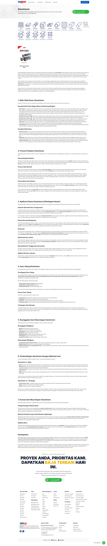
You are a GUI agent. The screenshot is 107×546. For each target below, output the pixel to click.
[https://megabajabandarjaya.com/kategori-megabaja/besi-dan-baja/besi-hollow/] (43, 26)
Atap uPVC (55, 2)
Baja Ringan (40, 2)
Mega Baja (61, 540)
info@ (42, 534)
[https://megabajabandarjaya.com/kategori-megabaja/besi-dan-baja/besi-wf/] (35, 35)
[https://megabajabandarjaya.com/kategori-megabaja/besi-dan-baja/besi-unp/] (21, 35)
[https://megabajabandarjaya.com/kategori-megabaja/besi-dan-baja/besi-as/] (79, 26)
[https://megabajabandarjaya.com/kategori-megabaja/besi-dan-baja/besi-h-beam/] (43, 35)
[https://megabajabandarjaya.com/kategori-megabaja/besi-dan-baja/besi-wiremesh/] (50, 35)
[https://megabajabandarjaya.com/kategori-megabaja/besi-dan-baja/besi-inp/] (28, 35)
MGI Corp (54, 540)
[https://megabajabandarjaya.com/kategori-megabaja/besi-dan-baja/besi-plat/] (64, 26)
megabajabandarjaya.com (49, 534)
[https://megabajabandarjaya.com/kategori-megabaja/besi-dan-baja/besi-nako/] (72, 26)
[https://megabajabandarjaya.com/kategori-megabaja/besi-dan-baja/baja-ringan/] (28, 26)
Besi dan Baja (31, 2)
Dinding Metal (48, 2)
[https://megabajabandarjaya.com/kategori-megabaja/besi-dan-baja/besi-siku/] (86, 24)
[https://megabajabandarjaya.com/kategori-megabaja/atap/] (21, 26)
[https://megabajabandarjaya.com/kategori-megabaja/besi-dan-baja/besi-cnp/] (50, 26)
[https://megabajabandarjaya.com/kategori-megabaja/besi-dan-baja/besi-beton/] (35, 26)
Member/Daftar (85, 2)
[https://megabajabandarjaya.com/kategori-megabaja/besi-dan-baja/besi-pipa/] (57, 26)
